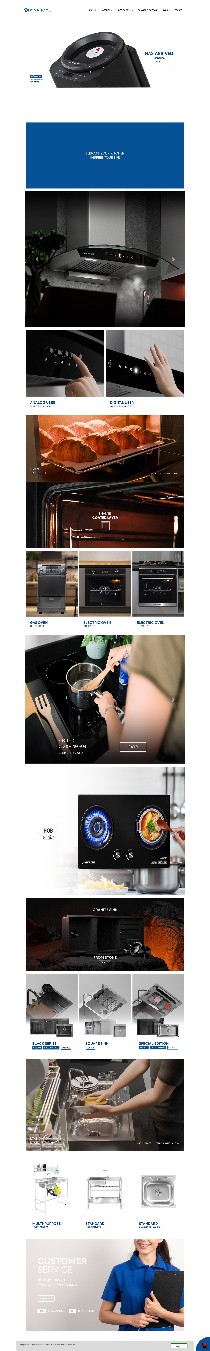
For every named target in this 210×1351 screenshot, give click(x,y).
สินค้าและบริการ (124, 10)
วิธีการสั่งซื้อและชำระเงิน (147, 10)
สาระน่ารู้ (166, 10)
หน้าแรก (92, 10)
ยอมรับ (179, 1346)
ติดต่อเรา (178, 10)
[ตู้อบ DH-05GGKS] (52, 591)
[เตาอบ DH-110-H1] (158, 591)
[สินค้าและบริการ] (52, 1194)
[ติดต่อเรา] (105, 1284)
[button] (37, 71)
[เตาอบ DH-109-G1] (105, 591)
